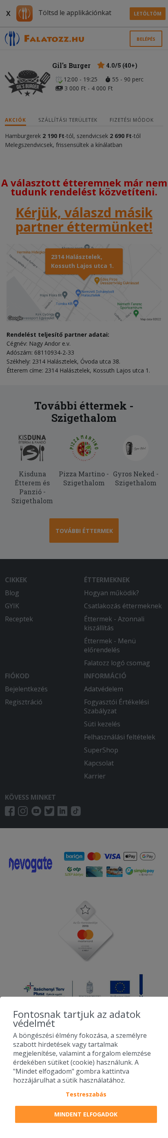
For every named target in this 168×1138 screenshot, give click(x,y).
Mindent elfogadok (85, 1114)
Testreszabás (86, 1094)
